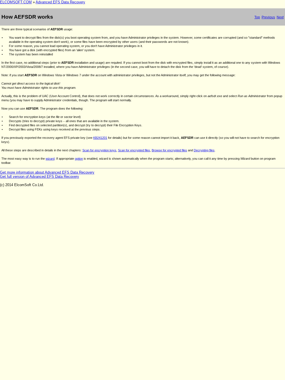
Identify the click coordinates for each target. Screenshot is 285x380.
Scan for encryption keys (99, 150)
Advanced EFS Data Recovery (60, 2)
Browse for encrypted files (169, 150)
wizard (50, 158)
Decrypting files (204, 150)
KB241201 (100, 137)
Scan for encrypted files (134, 150)
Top (257, 17)
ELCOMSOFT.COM (16, 2)
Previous (268, 17)
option (79, 158)
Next (280, 17)
